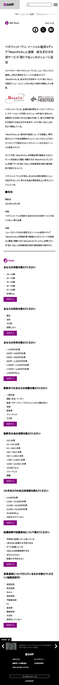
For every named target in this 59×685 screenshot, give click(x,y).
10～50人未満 (12, 444)
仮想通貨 (10, 596)
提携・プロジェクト (39, 14)
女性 (8, 319)
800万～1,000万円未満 (16, 361)
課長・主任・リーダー (15, 398)
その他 (9, 323)
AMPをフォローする (30, 676)
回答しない (11, 327)
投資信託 (10, 584)
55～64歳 (10, 289)
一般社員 (10, 395)
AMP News (14, 22)
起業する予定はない (15, 558)
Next (55, 646)
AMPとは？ (16, 659)
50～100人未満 (13, 448)
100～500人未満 (13, 452)
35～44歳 (10, 282)
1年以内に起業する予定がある (19, 543)
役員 (8, 406)
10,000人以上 (12, 467)
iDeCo (9, 592)
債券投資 (10, 611)
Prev (4, 646)
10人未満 (10, 440)
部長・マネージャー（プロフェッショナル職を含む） (27, 402)
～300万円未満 (13, 349)
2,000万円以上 (13, 373)
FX (7, 604)
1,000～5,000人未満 (15, 459)
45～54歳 (10, 285)
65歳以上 (10, 293)
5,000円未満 (12, 497)
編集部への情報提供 (19, 663)
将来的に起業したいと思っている (20, 539)
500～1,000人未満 (14, 456)
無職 (8, 475)
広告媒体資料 (39, 663)
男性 (8, 315)
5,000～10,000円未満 (16, 501)
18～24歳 (10, 274)
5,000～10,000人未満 (16, 463)
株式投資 (10, 588)
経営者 (9, 410)
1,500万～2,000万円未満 (17, 369)
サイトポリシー (39, 659)
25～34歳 (10, 278)
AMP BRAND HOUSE (20, 667)
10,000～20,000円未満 (16, 505)
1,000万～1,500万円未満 (17, 365)
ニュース (24, 14)
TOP (16, 14)
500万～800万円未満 (15, 357)
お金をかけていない (15, 517)
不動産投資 (11, 600)
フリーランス (11, 414)
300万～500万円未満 (15, 353)
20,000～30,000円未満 (16, 509)
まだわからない (13, 554)
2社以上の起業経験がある (17, 550)
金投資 (9, 607)
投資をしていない (13, 619)
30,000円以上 (12, 513)
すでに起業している (14, 547)
